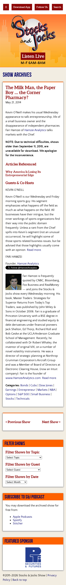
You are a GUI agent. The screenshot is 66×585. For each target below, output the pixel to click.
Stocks (10, 398)
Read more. (34, 250)
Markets (42, 389)
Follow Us (41, 7)
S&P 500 (23, 394)
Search (57, 7)
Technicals (23, 398)
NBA (52, 389)
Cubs (33, 385)
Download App (21, 7)
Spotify (17, 520)
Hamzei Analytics (35, 130)
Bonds (24, 385)
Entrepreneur (27, 389)
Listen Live (33, 56)
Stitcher (18, 523)
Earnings (11, 389)
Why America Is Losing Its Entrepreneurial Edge (23, 173)
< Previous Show (18, 422)
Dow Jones (46, 385)
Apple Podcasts (22, 516)
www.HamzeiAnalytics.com (23, 378)
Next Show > (51, 422)
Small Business (40, 394)
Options (11, 394)
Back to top (19, 579)
